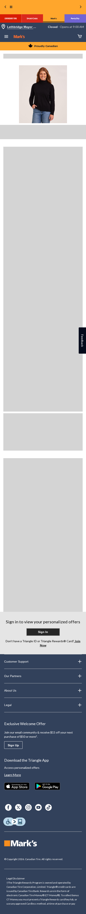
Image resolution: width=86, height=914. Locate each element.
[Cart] (80, 36)
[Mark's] (53, 18)
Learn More (12, 775)
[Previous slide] (5, 7)
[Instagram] (28, 807)
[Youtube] (38, 807)
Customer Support (16, 661)
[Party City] (75, 18)
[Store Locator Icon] (3, 27)
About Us (10, 690)
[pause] (11, 7)
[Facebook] (8, 807)
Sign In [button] (43, 632)
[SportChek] (32, 18)
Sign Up (13, 745)
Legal (7, 705)
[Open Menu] (6, 37)
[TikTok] (48, 807)
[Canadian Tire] (11, 18)
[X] (18, 807)
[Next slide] (80, 7)
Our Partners (12, 676)
